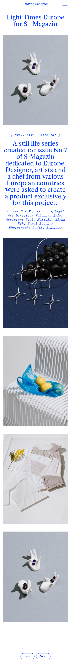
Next (43, 656)
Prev (27, 656)
